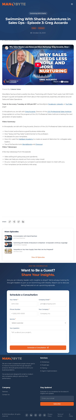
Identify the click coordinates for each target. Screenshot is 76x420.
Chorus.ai (38, 144)
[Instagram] (35, 415)
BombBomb (27, 144)
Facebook (52, 104)
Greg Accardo (30, 112)
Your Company (44, 309)
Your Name (14, 300)
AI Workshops (44, 362)
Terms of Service (60, 415)
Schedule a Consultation (36, 348)
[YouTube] (44, 415)
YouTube (69, 104)
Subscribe (57, 404)
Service (13, 319)
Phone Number (15, 309)
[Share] (14, 222)
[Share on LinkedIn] (23, 222)
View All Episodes (38, 257)
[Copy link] (10, 222)
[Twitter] (40, 415)
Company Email (44, 300)
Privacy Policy (50, 415)
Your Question (14, 328)
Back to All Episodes (11, 40)
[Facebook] (26, 415)
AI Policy (71, 415)
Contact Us (5, 394)
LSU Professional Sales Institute (59, 112)
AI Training (43, 368)
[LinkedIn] (31, 415)
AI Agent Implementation (48, 371)
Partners (5, 391)
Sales (34, 28)
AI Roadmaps (44, 365)
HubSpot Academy (26, 139)
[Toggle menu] (72, 4)
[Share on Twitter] (18, 222)
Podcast (41, 28)
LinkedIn (59, 104)
